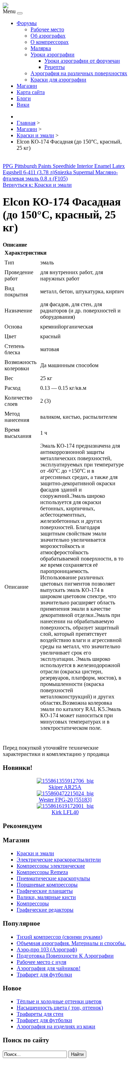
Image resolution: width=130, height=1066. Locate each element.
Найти (77, 1054)
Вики (23, 105)
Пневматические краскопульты (53, 878)
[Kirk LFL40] (65, 806)
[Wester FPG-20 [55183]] (65, 793)
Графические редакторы (45, 910)
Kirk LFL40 (65, 812)
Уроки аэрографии (53, 54)
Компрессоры (33, 903)
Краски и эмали (35, 853)
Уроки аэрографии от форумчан (82, 61)
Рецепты (54, 67)
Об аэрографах (48, 36)
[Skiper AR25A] (65, 781)
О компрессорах (50, 42)
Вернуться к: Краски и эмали (37, 185)
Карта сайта (31, 92)
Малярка (41, 48)
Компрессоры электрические (51, 866)
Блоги (24, 98)
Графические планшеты (45, 891)
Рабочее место (47, 29)
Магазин (27, 86)
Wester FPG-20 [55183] (65, 800)
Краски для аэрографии (58, 80)
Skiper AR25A (65, 787)
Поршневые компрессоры (47, 885)
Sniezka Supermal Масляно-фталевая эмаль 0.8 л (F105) (60, 175)
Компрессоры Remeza (42, 872)
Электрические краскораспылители (59, 860)
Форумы (27, 23)
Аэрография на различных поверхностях (79, 73)
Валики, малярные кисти (46, 897)
